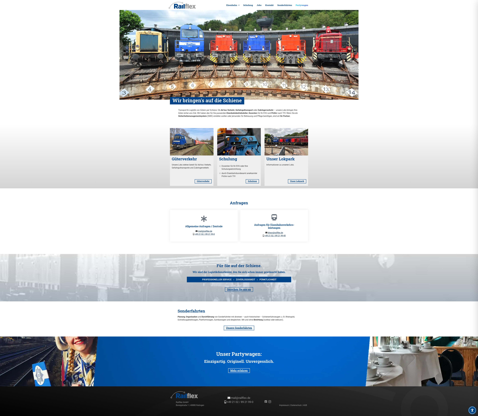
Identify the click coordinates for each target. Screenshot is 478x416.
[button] (232, 5)
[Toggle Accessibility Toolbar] (472, 410)
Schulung (248, 5)
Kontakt (269, 5)
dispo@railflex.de (275, 232)
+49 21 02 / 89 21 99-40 (275, 235)
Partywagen (302, 5)
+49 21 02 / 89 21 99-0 (205, 234)
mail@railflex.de (205, 231)
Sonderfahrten (284, 5)
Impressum (284, 405)
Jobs (259, 5)
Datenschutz (296, 405)
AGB (305, 405)
